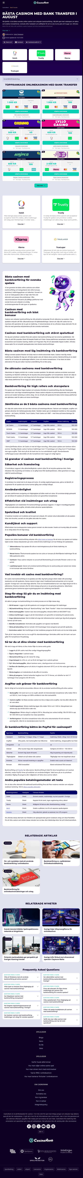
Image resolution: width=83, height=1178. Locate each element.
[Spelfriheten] (37, 1159)
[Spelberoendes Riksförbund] (46, 1151)
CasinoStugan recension (61, 115)
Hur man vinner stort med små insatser (41, 1069)
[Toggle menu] (4, 3)
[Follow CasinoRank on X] (39, 1126)
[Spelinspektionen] (13, 1151)
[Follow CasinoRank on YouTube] (44, 1126)
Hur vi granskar (41, 1097)
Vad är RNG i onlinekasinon (41, 1073)
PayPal (20, 770)
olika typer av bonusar (45, 539)
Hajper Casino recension (21, 177)
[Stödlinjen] (66, 1151)
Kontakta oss (41, 1094)
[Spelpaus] (26, 1151)
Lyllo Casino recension (60, 146)
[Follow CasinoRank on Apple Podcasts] (53, 1126)
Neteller (9, 812)
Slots (41, 1048)
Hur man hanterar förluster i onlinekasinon (41, 1076)
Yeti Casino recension (21, 115)
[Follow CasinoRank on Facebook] (29, 1126)
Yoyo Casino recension (60, 177)
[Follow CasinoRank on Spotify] (48, 1126)
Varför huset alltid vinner (41, 1062)
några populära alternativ (31, 787)
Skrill (8, 808)
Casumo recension (21, 146)
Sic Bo (41, 1045)
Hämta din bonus (21, 111)
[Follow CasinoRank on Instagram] (34, 1126)
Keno (41, 1041)
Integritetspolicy (41, 1104)
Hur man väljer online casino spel (41, 1066)
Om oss (41, 1090)
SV (40, 1132)
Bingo (41, 1037)
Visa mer (40, 185)
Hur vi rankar (41, 1101)
